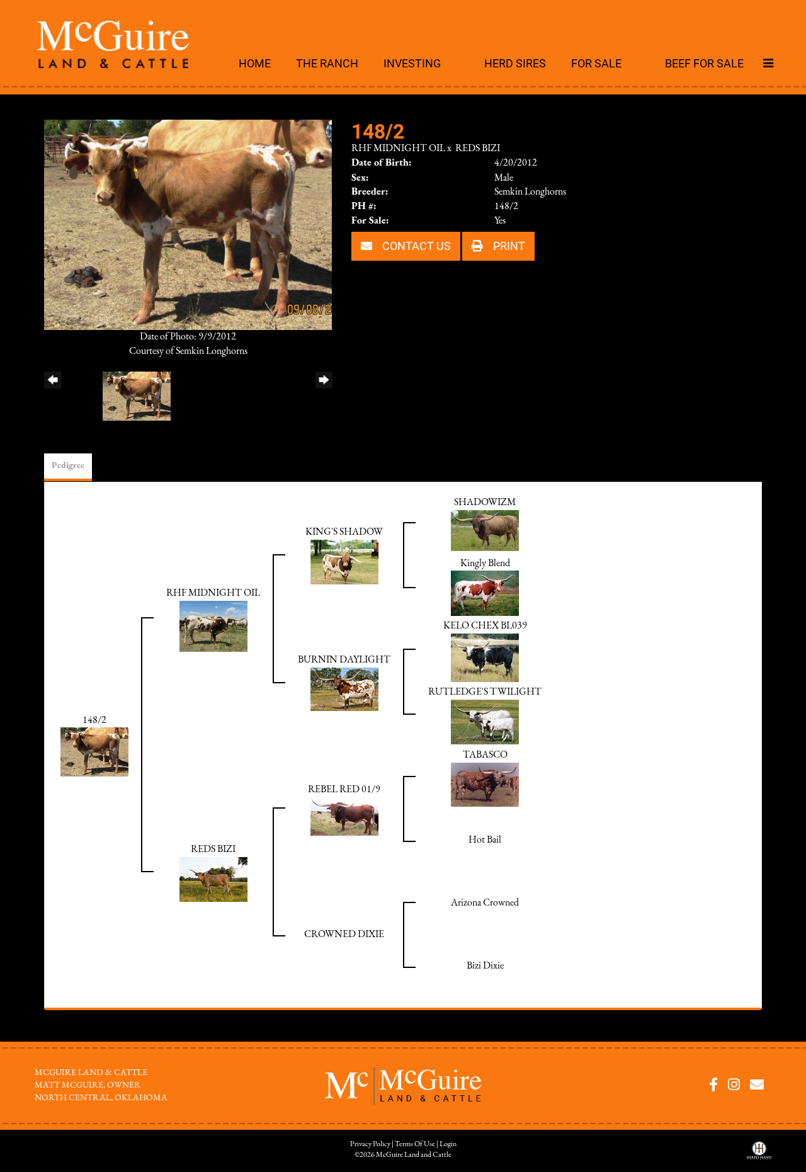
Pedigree (68, 465)
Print (508, 245)
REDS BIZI (477, 149)
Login (448, 1144)
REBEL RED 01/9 (344, 790)
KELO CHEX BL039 (485, 626)
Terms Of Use (415, 1144)
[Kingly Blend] (485, 593)
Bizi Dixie (485, 966)
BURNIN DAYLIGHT (344, 660)
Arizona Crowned (485, 903)
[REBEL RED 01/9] (344, 816)
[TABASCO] (485, 784)
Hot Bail (484, 840)
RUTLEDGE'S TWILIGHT (485, 692)
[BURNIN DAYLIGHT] (344, 689)
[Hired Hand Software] (759, 1155)
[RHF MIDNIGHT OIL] (213, 626)
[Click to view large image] (188, 224)
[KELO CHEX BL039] (485, 657)
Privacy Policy (370, 1144)
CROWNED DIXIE (344, 935)
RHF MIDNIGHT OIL (398, 149)
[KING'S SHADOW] (344, 562)
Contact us (415, 245)
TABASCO (485, 755)
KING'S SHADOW (344, 532)
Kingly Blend (485, 564)
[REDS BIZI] (213, 878)
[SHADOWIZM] (485, 530)
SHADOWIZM (485, 503)
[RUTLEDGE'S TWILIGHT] (485, 721)
